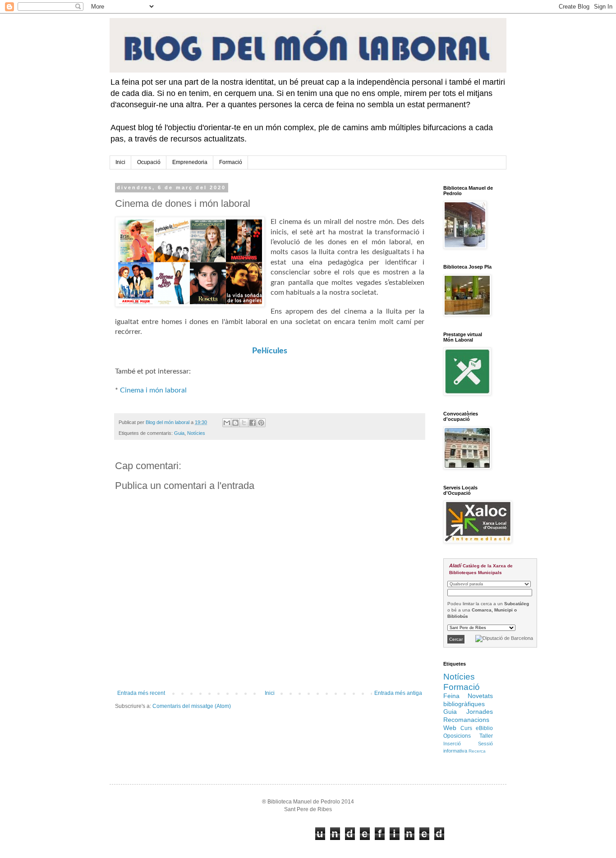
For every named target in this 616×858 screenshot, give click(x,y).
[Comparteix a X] (243, 422)
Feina (451, 695)
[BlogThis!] (235, 422)
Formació (230, 162)
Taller (486, 736)
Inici (120, 162)
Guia (179, 433)
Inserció (452, 743)
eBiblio (484, 728)
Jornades (479, 711)
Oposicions (457, 736)
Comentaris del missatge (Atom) (191, 706)
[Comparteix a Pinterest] (261, 422)
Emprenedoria (189, 162)
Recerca (477, 750)
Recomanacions (466, 719)
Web (449, 727)
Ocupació (149, 162)
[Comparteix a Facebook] (252, 422)
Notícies (196, 433)
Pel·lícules (269, 351)
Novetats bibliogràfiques (468, 699)
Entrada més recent (141, 693)
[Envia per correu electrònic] (226, 422)
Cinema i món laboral (153, 390)
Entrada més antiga (398, 693)
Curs (466, 728)
